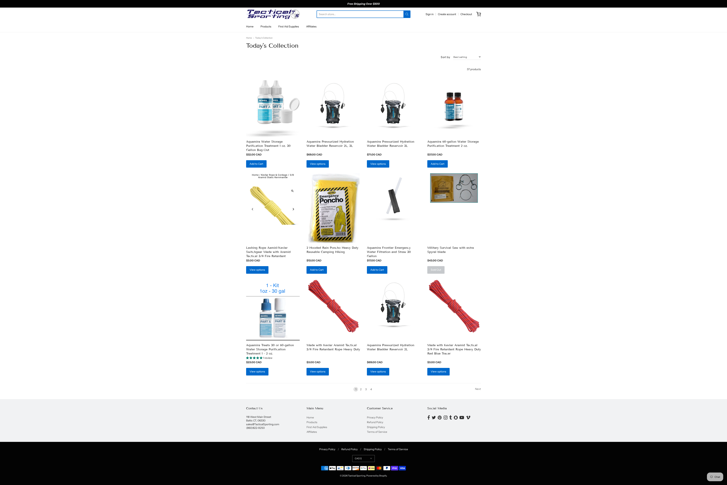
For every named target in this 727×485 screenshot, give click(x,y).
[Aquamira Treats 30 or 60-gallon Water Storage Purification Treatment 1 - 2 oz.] (273, 310)
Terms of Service (377, 432)
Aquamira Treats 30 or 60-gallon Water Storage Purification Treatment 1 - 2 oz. (270, 349)
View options (317, 164)
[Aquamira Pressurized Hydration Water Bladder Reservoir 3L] (393, 107)
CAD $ (358, 458)
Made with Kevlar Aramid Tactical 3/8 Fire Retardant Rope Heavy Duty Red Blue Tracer (454, 349)
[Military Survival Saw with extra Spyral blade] (454, 188)
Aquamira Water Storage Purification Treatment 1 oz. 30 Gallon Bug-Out (268, 146)
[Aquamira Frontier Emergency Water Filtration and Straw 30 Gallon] (393, 200)
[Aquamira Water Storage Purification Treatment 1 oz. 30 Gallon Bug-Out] (273, 108)
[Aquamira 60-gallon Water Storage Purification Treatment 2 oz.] (454, 107)
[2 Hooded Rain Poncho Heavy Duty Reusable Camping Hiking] (333, 208)
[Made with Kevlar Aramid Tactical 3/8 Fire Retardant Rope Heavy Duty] (333, 306)
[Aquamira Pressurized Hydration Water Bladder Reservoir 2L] (393, 306)
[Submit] (406, 14)
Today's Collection (264, 38)
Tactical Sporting (356, 475)
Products (266, 26)
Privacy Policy (375, 417)
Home (250, 26)
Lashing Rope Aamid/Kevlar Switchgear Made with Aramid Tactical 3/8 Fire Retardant (268, 252)
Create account (447, 14)
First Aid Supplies (288, 26)
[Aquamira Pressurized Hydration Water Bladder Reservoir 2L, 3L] (333, 107)
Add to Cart (256, 164)
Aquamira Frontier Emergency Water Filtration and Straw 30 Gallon (389, 252)
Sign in (430, 14)
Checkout (466, 14)
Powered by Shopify (376, 475)
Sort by (445, 57)
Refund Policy (375, 422)
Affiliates (311, 26)
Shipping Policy (376, 427)
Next (478, 389)
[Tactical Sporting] (273, 14)
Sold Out (436, 269)
